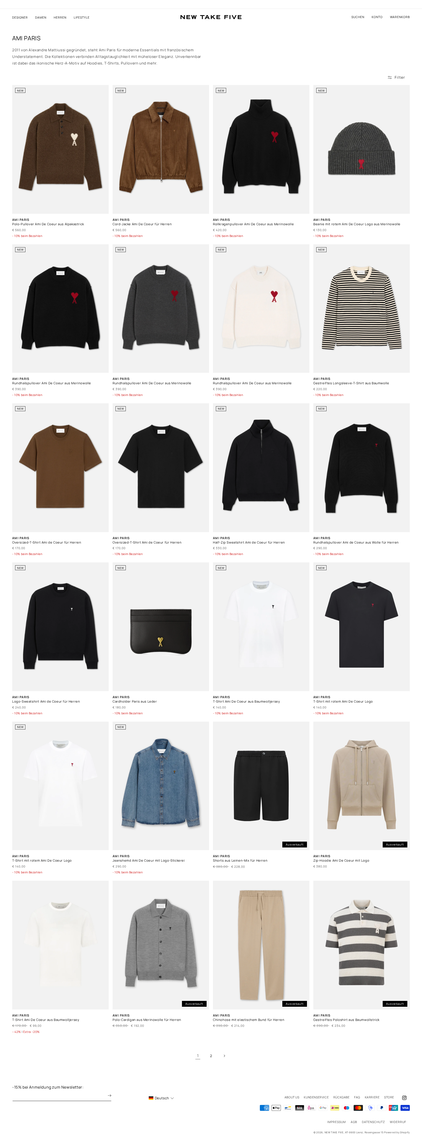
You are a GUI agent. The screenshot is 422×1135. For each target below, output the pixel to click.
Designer (20, 18)
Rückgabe (341, 1097)
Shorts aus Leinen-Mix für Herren (240, 860)
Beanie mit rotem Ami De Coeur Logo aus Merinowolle (357, 224)
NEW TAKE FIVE (334, 1132)
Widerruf (398, 1122)
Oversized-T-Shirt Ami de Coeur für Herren (46, 542)
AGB (354, 1122)
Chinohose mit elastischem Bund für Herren (249, 1020)
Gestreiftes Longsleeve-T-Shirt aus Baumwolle (351, 383)
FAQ (357, 1097)
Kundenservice (316, 1097)
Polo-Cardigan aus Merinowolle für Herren (147, 1020)
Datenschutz (373, 1122)
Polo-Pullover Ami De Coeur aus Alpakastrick (48, 224)
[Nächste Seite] (224, 1055)
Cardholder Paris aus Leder (135, 701)
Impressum (336, 1122)
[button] (400, 17)
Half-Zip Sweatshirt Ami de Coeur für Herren (249, 542)
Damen (40, 18)
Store (389, 1097)
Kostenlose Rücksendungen (211, 4)
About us (292, 1097)
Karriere (372, 1097)
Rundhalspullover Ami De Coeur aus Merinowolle (51, 383)
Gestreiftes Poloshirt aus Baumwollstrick (346, 1020)
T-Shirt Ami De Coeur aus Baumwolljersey (246, 701)
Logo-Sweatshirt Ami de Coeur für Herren (46, 701)
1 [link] (198, 1055)
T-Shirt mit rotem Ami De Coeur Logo (343, 701)
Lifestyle (82, 18)
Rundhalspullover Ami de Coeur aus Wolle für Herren (356, 542)
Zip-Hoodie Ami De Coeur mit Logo (341, 860)
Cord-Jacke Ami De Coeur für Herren (142, 224)
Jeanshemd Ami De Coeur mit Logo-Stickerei (149, 860)
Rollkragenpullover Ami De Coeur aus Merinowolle (253, 224)
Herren (60, 18)
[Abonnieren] (106, 1095)
